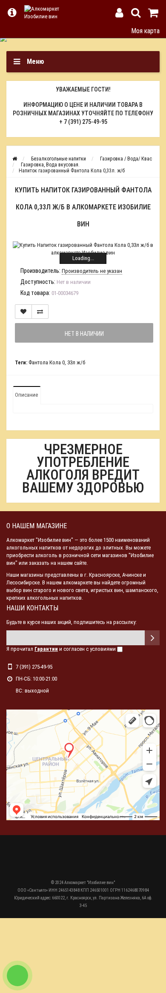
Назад (12, 30)
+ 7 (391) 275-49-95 (83, 121)
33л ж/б (76, 362)
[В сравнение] (40, 311)
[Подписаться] (152, 637)
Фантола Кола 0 (47, 362)
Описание (26, 395)
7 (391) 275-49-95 (34, 667)
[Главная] (14, 159)
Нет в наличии (84, 333)
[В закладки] (23, 311)
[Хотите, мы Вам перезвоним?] (17, 975)
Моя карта (145, 31)
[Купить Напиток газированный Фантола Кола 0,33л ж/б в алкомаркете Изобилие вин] (83, 249)
